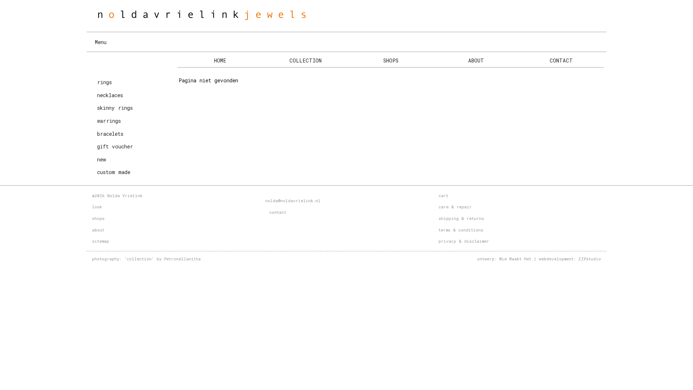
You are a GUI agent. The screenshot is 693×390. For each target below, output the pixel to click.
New (101, 159)
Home (220, 60)
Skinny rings (115, 107)
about (98, 230)
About (476, 60)
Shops (390, 60)
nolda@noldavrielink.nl (293, 200)
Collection (305, 60)
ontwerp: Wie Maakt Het (504, 258)
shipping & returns (461, 218)
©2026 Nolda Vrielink (117, 195)
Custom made (113, 172)
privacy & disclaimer (464, 241)
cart (443, 195)
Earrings (109, 120)
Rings (104, 82)
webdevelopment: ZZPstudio (570, 258)
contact (276, 212)
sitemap (100, 241)
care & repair (455, 206)
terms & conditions (461, 230)
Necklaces (110, 95)
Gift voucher (115, 146)
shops (98, 218)
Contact (561, 60)
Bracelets (110, 133)
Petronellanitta (182, 258)
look (97, 206)
